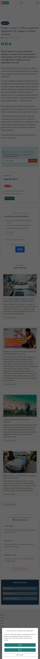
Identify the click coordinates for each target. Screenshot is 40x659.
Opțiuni (21, 655)
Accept (20, 645)
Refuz (20, 650)
